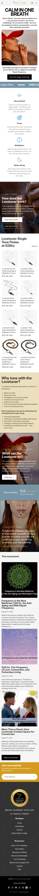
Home (19, 823)
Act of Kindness (19, 859)
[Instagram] (12, 887)
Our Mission (19, 826)
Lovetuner (16, 879)
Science (19, 830)
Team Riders (19, 849)
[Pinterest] (23, 887)
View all (34, 246)
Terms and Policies (19, 883)
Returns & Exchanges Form (19, 863)
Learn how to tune (12, 220)
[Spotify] (26, 887)
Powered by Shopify (25, 879)
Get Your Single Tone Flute (19, 77)
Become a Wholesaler (19, 856)
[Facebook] (9, 887)
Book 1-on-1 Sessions (19, 845)
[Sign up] (34, 777)
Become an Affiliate (19, 852)
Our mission (25, 477)
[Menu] (36, 3)
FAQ (19, 869)
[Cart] (32, 3)
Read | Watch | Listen (19, 833)
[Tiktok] (19, 887)
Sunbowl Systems (24, 892)
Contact (19, 866)
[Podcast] (30, 887)
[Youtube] (16, 887)
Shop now (9, 477)
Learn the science (11, 226)
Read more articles (11, 758)
